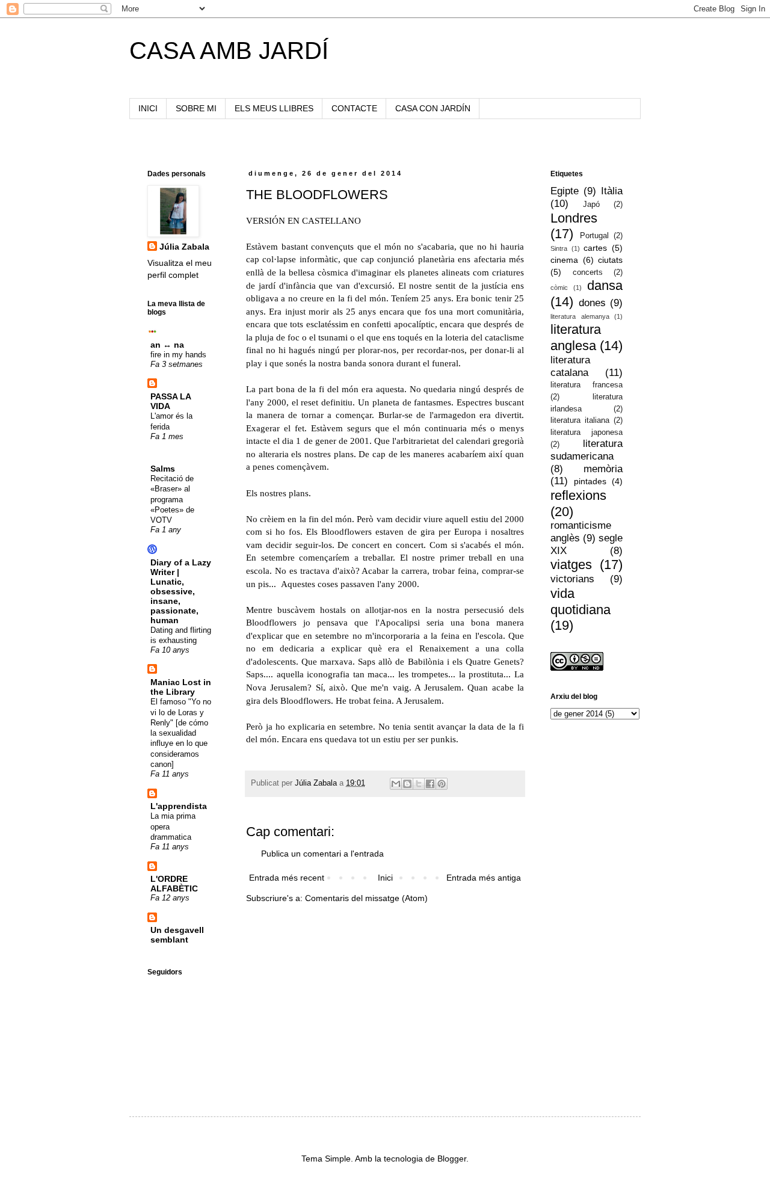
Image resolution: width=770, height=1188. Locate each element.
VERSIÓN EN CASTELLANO (303, 220)
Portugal (594, 236)
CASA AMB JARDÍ (228, 50)
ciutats (610, 260)
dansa (605, 285)
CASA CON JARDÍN (432, 108)
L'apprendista (178, 806)
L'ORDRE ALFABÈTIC (174, 883)
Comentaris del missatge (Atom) (366, 898)
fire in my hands (178, 354)
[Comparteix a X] (419, 784)
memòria (603, 469)
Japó (591, 204)
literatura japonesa (586, 432)
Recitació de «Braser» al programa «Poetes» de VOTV (172, 499)
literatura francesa (586, 385)
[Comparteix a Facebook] (430, 784)
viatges (571, 564)
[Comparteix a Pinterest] (442, 784)
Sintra (558, 248)
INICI (148, 108)
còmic (559, 287)
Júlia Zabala (184, 246)
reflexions (578, 495)
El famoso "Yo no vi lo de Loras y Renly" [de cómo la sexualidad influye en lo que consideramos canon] (180, 733)
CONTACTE (354, 108)
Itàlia (612, 191)
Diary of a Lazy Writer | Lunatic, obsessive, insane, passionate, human (180, 591)
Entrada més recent (286, 877)
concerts (588, 272)
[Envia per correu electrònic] (396, 784)
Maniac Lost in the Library (180, 687)
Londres (573, 218)
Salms (162, 468)
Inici (385, 877)
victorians (572, 579)
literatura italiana (579, 420)
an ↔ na (167, 344)
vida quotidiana (580, 601)
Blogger (451, 1158)
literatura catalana (570, 366)
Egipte (564, 191)
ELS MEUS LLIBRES (274, 108)
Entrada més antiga (483, 877)
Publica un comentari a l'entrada (322, 853)
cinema (564, 260)
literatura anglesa (575, 337)
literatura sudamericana (586, 450)
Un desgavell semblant (177, 934)
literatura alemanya (579, 316)
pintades (590, 481)
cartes (595, 248)
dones (592, 303)
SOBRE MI (196, 108)
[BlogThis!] (407, 784)
